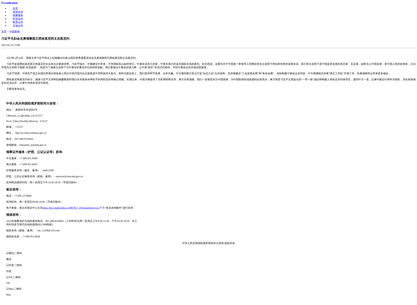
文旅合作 (18, 25)
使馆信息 (18, 11)
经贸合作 (18, 18)
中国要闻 (14, 31)
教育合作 (18, 22)
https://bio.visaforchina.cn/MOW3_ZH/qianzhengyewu (71, 207)
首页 (15, 8)
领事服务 (18, 15)
